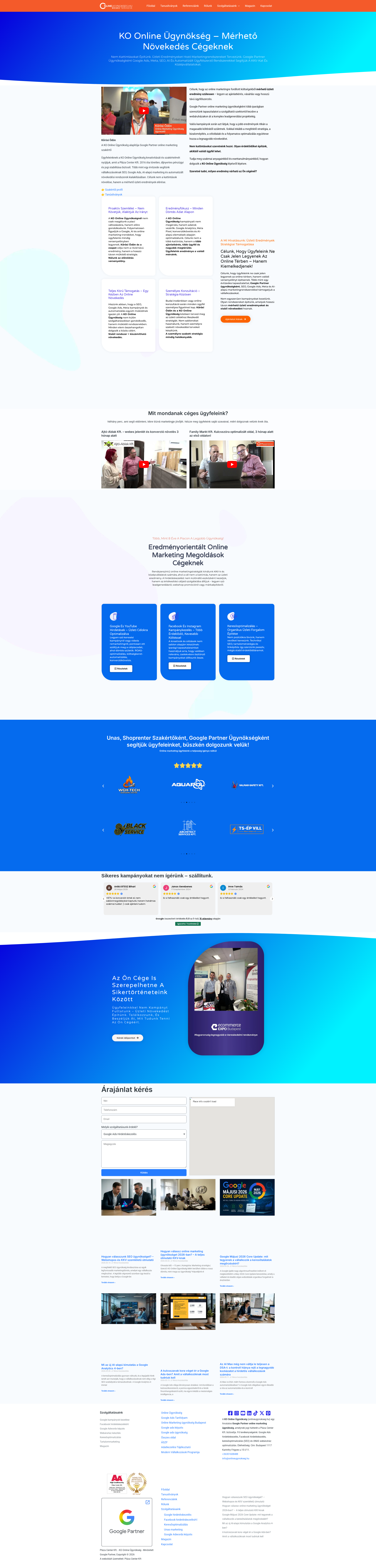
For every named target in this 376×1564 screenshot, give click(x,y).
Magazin (250, 5)
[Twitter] (261, 1413)
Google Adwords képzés (112, 1428)
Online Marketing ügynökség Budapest (183, 1422)
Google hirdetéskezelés (177, 1514)
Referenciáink (191, 5)
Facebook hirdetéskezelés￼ (114, 1424)
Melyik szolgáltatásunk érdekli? (119, 1127)
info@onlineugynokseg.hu (235, 1458)
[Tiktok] (255, 1413)
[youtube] (242, 1413)
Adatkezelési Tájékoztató (176, 1447)
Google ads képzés (172, 1427)
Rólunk (208, 5)
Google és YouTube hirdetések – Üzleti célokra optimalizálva (129, 630)
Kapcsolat (266, 5)
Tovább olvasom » (108, 1282)
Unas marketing (173, 1529)
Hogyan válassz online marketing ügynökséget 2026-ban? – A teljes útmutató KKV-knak (183, 1255)
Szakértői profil (114, 189)
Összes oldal (168, 1437)
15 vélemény (206, 918)
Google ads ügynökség (174, 1432)
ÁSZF (164, 1442)
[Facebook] (230, 1413)
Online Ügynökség (171, 1412)
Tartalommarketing (110, 1441)
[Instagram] (236, 1413)
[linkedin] (249, 1413)
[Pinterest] (268, 1413)
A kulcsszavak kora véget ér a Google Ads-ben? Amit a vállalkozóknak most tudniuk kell (185, 1374)
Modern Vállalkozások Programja (180, 1452)
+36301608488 (230, 1454)
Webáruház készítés (110, 1433)
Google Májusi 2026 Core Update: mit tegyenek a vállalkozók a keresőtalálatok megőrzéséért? (246, 1260)
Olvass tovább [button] (185, 911)
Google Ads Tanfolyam (174, 1417)
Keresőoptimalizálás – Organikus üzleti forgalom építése (245, 630)
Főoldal (151, 5)
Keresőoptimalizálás (110, 1437)
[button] (103, 786)
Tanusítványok (168, 5)
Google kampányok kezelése (114, 1419)
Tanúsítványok (113, 194)
